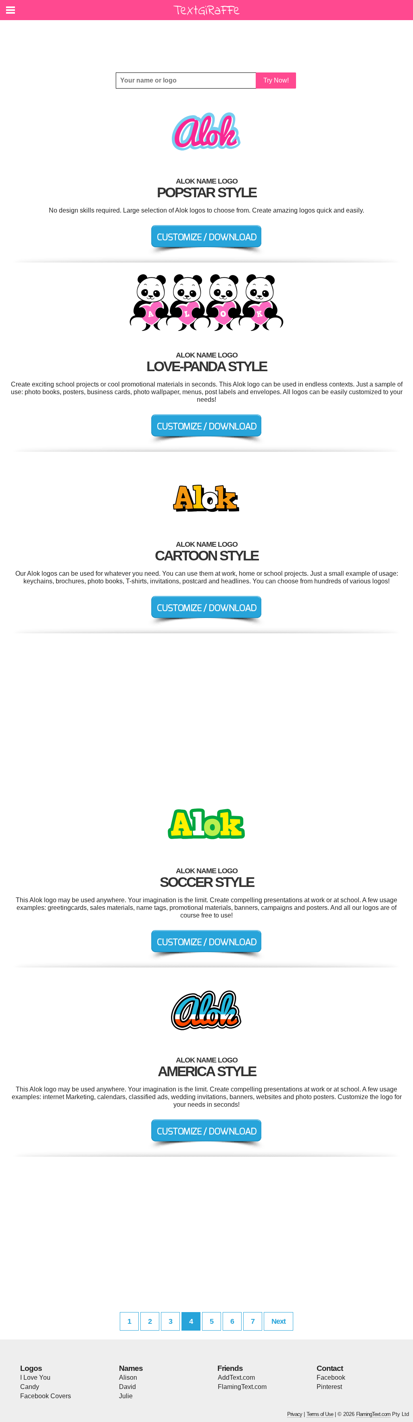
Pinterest (329, 1386)
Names (131, 1368)
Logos (31, 1368)
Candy (29, 1386)
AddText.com (236, 1377)
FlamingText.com (242, 1386)
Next (278, 1321)
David (127, 1386)
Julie (126, 1396)
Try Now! (276, 80)
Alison (128, 1377)
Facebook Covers (45, 1396)
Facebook (331, 1377)
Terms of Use (320, 1414)
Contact (330, 1368)
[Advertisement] (208, 40)
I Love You (35, 1377)
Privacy (294, 1414)
